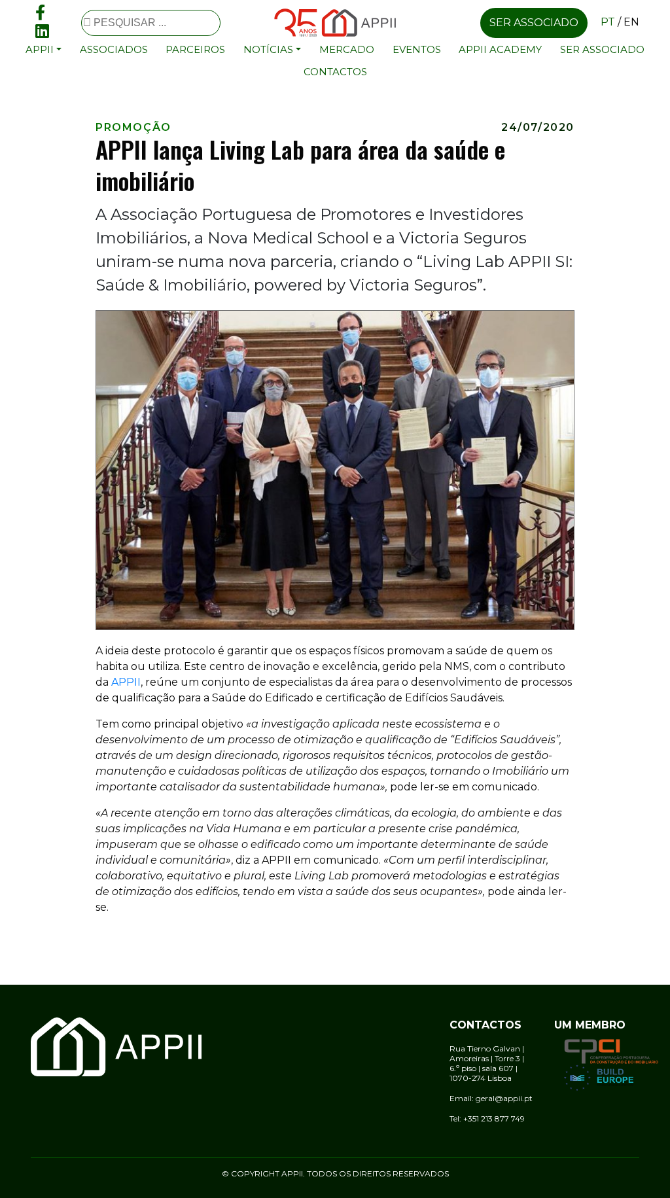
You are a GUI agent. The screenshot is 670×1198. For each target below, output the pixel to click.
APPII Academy (500, 49)
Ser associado (533, 22)
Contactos (335, 71)
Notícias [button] (268, 49)
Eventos (417, 49)
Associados (114, 49)
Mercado (346, 49)
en (631, 22)
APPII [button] (40, 49)
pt (608, 22)
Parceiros (195, 49)
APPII (126, 682)
